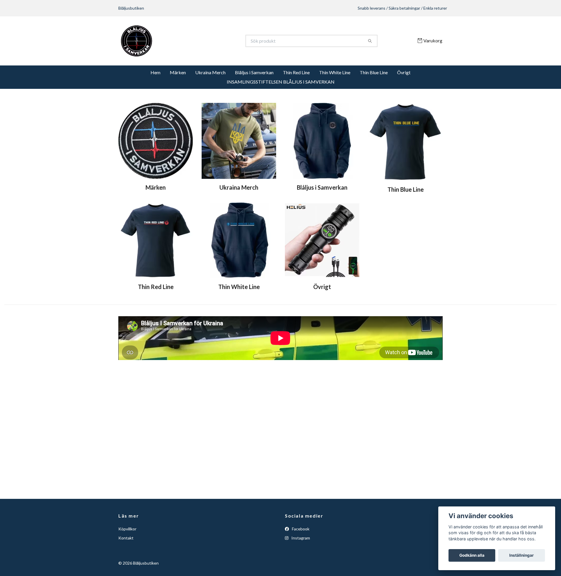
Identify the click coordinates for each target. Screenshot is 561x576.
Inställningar (521, 555)
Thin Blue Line (374, 72)
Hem (155, 72)
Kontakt (126, 537)
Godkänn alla (471, 555)
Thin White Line (334, 72)
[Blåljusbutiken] (199, 41)
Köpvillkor (127, 528)
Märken (178, 72)
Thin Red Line (296, 72)
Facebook (300, 528)
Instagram (300, 537)
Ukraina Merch (210, 72)
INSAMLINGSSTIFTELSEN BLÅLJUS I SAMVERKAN (281, 81)
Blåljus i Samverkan (254, 72)
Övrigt (404, 72)
